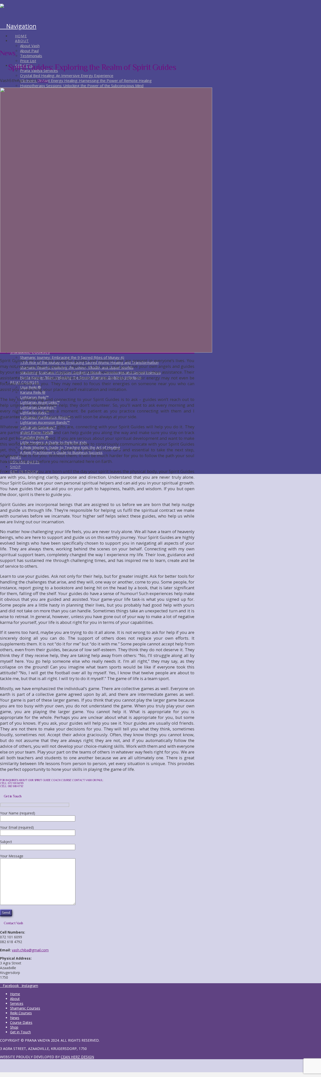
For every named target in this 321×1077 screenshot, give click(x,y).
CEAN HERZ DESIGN (77, 1056)
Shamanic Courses (25, 1008)
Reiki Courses (21, 1013)
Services (16, 1003)
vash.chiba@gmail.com (30, 950)
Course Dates (21, 1022)
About (15, 998)
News (42, 80)
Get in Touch (20, 1032)
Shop (14, 1027)
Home (15, 993)
